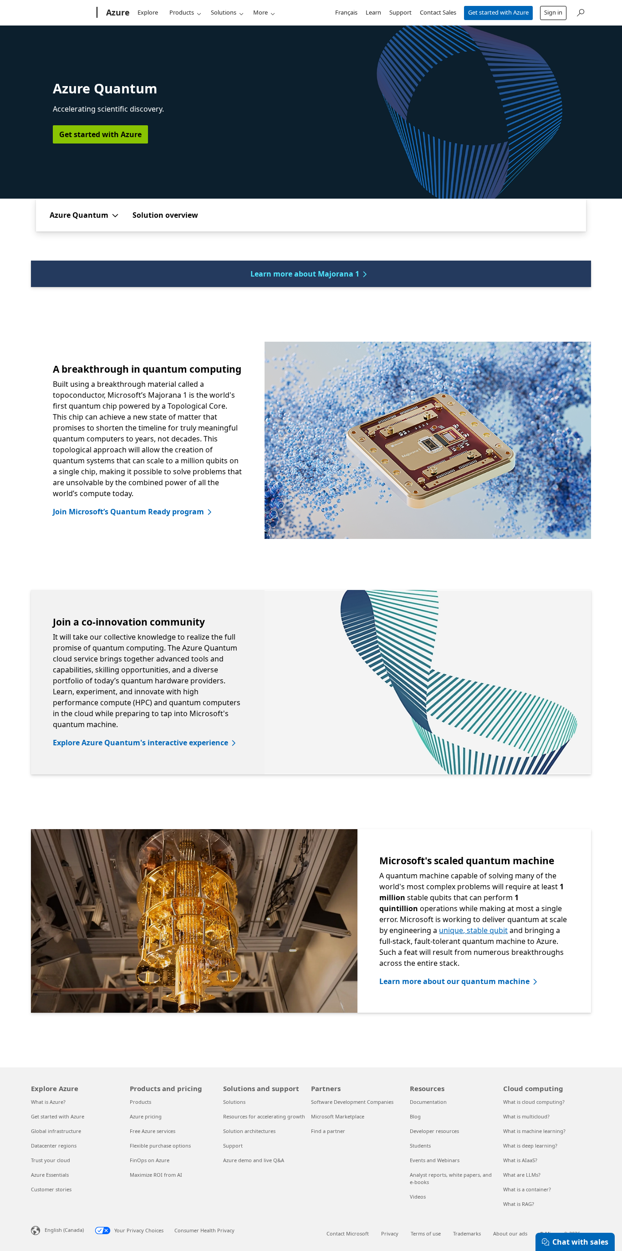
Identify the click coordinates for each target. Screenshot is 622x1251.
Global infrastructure (56, 1131)
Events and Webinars (434, 1160)
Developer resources (434, 1131)
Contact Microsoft (347, 1233)
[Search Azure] (580, 11)
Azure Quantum (79, 215)
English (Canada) (64, 1229)
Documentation (428, 1101)
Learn (373, 12)
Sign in (553, 12)
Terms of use (426, 1233)
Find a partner (328, 1131)
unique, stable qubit (473, 930)
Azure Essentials (50, 1174)
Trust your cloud (50, 1160)
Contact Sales (438, 12)
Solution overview (165, 215)
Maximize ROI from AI (156, 1174)
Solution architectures (249, 1131)
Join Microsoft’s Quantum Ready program (128, 512)
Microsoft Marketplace (337, 1116)
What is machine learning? (534, 1131)
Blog (415, 1116)
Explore (148, 12)
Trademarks (467, 1233)
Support (400, 12)
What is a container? (527, 1189)
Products (181, 12)
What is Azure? (48, 1101)
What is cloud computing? (534, 1101)
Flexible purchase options (160, 1145)
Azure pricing (146, 1116)
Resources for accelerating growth (264, 1116)
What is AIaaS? (520, 1160)
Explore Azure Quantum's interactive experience (140, 743)
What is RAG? (518, 1203)
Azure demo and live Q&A (253, 1160)
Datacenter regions (53, 1145)
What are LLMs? (521, 1174)
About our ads (510, 1233)
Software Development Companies (352, 1101)
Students (420, 1145)
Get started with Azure (498, 12)
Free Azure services (152, 1131)
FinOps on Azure (149, 1160)
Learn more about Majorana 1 (304, 274)
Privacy (389, 1233)
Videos (418, 1196)
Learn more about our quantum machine (454, 981)
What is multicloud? (526, 1116)
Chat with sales (580, 1242)
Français (346, 12)
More (260, 12)
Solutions (223, 12)
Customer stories (51, 1189)
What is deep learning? (530, 1145)
